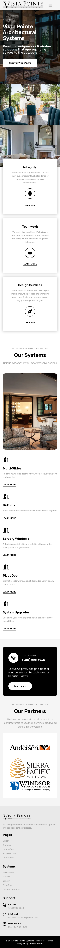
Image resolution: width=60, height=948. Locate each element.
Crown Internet (36, 943)
